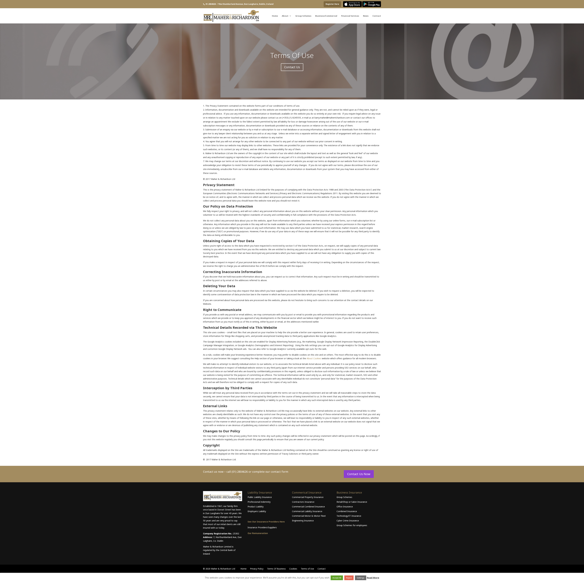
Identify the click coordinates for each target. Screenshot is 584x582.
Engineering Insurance (303, 520)
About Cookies (314, 358)
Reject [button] (349, 577)
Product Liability (256, 506)
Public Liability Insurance (260, 497)
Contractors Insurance (303, 501)
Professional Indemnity (259, 501)
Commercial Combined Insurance (308, 506)
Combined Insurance (347, 511)
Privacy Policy (256, 568)
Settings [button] (360, 577)
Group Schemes (303, 16)
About (285, 16)
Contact (376, 16)
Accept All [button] (336, 577)
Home (275, 16)
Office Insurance (345, 506)
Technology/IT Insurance (349, 515)
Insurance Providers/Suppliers (262, 527)
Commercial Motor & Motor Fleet (309, 515)
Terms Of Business (276, 568)
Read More (373, 577)
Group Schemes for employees (352, 525)
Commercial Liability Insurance (307, 511)
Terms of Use (307, 568)
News (365, 16)
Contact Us (292, 67)
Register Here (332, 4)
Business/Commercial (326, 16)
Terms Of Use (292, 55)
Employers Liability (257, 511)
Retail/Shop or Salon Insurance (352, 501)
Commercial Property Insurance (307, 497)
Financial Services (350, 16)
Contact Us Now (358, 474)
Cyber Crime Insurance (348, 520)
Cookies (293, 568)
